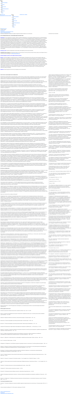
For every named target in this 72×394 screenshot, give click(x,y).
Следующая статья (10, 31)
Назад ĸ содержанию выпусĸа (5, 32)
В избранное (2, 30)
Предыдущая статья (3, 31)
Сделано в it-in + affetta (23, 14)
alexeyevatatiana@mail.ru (16, 53)
